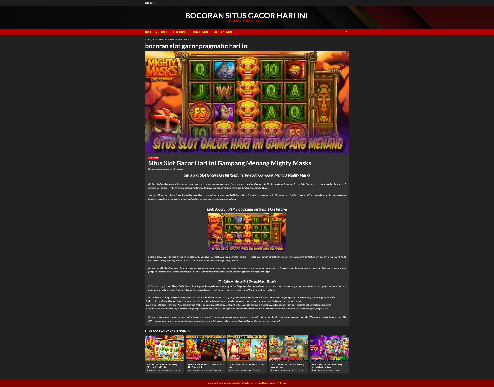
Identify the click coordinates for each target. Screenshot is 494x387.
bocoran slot (177, 256)
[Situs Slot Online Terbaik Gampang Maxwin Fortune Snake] (329, 348)
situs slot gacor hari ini (186, 184)
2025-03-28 (179, 169)
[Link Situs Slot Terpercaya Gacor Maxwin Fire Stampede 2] (206, 348)
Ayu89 (307, 195)
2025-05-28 (299, 370)
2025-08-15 (258, 370)
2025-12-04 (176, 370)
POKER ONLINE (181, 32)
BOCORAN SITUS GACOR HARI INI (246, 15)
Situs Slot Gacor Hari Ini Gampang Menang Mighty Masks (229, 163)
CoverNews (268, 383)
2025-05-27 (340, 370)
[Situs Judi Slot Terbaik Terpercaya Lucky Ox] (247, 348)
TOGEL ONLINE (201, 32)
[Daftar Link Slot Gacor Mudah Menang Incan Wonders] (288, 348)
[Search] (347, 31)
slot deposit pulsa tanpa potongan (162, 169)
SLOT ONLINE (162, 32)
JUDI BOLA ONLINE (222, 32)
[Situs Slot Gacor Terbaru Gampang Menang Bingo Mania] (164, 348)
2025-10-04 (217, 370)
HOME (148, 32)
